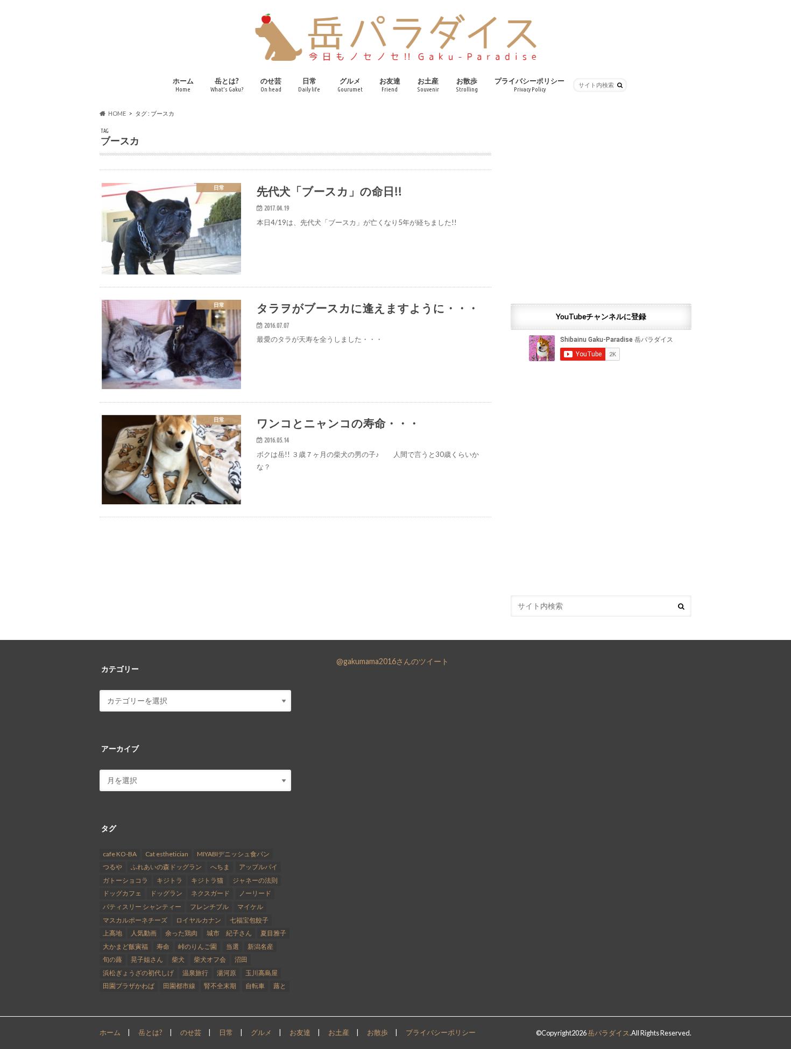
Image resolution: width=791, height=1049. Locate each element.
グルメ (350, 84)
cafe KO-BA (120, 854)
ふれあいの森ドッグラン (166, 867)
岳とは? (227, 84)
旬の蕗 (112, 959)
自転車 (255, 986)
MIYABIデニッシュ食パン (233, 854)
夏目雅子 (273, 933)
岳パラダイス (609, 1033)
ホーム (183, 84)
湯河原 (226, 973)
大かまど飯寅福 (125, 946)
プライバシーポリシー (529, 84)
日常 (309, 84)
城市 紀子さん (229, 933)
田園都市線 (179, 986)
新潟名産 (260, 946)
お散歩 (467, 84)
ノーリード (255, 893)
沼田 (241, 959)
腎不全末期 (220, 986)
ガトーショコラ (125, 880)
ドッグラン (166, 893)
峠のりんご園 (197, 946)
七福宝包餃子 (249, 920)
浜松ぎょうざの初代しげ (138, 973)
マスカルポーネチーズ (135, 920)
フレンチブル (209, 907)
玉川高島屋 (261, 973)
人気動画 (144, 933)
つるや (112, 867)
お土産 (428, 84)
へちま (220, 867)
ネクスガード (210, 893)
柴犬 (178, 959)
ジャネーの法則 (255, 880)
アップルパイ (258, 867)
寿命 (163, 946)
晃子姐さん (147, 959)
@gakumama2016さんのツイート (392, 661)
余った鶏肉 (181, 933)
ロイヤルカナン (198, 920)
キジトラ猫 (207, 880)
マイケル (250, 907)
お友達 (389, 84)
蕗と (279, 986)
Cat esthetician (166, 854)
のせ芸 (270, 84)
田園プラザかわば (128, 986)
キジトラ (169, 880)
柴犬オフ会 (210, 959)
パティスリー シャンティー (142, 907)
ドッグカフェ (122, 893)
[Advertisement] (601, 203)
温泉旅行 (195, 973)
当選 (232, 946)
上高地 (112, 933)
